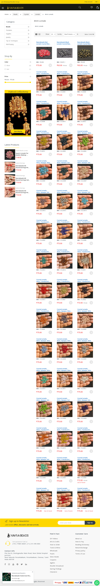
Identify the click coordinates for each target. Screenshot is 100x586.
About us (78, 539)
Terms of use (80, 554)
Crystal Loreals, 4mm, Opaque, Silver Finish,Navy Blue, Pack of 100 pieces (64, 132)
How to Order (55, 545)
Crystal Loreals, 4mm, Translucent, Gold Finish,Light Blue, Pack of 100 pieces (42, 251)
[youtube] (13, 564)
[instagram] (9, 564)
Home (6, 14)
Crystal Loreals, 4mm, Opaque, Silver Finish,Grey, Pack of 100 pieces (84, 340)
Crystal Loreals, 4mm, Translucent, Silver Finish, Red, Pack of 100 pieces (63, 72)
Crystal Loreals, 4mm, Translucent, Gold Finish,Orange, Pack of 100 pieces (43, 429)
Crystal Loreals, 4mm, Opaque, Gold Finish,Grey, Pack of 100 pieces (63, 191)
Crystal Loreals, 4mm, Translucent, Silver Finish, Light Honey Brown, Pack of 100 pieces (63, 280)
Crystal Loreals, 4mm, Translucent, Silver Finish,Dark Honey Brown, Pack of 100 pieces (83, 102)
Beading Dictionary (82, 545)
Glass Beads (54, 557)
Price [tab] (6, 76)
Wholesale (53, 551)
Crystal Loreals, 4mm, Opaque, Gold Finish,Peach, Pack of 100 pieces (84, 162)
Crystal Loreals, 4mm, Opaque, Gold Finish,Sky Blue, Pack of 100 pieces (84, 191)
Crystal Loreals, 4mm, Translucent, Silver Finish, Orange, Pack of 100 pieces (43, 310)
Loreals (37, 14)
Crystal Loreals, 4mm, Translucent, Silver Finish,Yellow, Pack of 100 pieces (42, 132)
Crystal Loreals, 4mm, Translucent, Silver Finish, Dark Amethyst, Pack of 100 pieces (83, 280)
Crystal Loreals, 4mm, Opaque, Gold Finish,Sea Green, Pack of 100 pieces (43, 458)
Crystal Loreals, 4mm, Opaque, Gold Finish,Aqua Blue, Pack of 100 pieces (63, 399)
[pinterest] (17, 564)
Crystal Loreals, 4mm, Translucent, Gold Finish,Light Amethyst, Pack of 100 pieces (83, 221)
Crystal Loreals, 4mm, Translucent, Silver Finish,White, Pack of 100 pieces (83, 251)
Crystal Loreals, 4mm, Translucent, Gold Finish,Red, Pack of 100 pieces (43, 280)
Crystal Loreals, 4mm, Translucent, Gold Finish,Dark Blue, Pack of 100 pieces (63, 221)
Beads (15, 14)
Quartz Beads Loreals (22, 150)
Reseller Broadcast (57, 566)
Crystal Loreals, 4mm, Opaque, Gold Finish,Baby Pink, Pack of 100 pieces (43, 489)
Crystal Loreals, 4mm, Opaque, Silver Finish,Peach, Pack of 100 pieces (84, 310)
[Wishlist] (92, 7)
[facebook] (5, 564)
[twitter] (22, 564)
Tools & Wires (55, 548)
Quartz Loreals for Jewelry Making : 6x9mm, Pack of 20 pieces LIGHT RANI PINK (22, 154)
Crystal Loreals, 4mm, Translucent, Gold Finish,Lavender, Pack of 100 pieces (84, 489)
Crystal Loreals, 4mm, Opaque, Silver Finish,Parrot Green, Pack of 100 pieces (84, 132)
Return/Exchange (81, 548)
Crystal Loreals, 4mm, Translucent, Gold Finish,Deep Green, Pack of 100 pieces (63, 458)
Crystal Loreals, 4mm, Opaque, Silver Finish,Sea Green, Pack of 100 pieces (43, 369)
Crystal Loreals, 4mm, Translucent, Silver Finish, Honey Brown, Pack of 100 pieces (42, 72)
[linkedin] (26, 564)
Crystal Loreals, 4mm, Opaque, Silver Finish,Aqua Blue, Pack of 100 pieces (43, 340)
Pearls (52, 554)
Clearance (53, 572)
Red (7, 69)
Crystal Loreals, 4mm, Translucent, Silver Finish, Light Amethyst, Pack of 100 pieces (83, 72)
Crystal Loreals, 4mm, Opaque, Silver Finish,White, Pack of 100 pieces (84, 369)
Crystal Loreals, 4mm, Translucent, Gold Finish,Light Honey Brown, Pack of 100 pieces (83, 429)
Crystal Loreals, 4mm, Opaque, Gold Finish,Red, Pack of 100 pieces (63, 489)
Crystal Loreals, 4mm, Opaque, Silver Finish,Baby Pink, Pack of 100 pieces (64, 369)
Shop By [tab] (8, 56)
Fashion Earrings (20, 163)
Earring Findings (56, 569)
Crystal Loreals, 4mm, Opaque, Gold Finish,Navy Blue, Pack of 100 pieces (63, 162)
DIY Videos (54, 539)
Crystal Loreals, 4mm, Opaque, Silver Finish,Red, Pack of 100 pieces (64, 340)
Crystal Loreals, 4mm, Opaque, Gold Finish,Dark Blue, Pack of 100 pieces (84, 399)
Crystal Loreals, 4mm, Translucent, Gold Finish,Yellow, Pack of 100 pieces (63, 429)
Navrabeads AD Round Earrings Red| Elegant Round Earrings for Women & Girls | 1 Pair (23, 191)
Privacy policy (80, 551)
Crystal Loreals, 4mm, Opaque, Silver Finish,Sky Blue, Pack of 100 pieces (43, 162)
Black (8, 65)
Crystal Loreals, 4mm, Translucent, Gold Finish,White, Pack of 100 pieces (83, 458)
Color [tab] (6, 62)
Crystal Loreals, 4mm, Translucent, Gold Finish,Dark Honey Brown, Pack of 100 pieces (63, 251)
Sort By (59, 34)
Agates (52, 563)
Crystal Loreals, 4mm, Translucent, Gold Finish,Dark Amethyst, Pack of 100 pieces (42, 221)
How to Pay (79, 542)
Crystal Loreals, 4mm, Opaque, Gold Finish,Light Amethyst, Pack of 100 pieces (43, 191)
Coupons (53, 560)
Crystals (26, 14)
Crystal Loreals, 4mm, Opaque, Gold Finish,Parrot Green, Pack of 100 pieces (43, 399)
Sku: (37, 62)
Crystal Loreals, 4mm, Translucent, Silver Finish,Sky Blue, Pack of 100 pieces (43, 102)
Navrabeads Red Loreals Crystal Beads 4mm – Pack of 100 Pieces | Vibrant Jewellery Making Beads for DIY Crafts (43, 43)
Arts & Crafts (54, 542)
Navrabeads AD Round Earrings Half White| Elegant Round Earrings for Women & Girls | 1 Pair (22, 179)
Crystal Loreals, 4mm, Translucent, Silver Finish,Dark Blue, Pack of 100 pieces (63, 102)
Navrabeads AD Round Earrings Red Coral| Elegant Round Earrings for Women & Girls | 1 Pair (22, 166)
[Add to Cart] (50, 65)
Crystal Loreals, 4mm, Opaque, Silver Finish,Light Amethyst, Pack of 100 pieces (64, 310)
